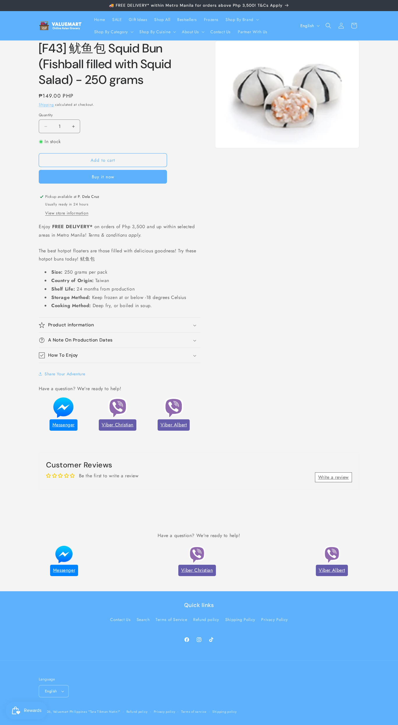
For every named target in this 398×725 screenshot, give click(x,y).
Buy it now (103, 177)
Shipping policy (224, 711)
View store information (66, 213)
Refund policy (206, 619)
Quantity (46, 115)
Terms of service (193, 711)
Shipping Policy (240, 619)
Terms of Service (171, 619)
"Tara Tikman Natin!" (104, 711)
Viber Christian (117, 424)
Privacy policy (164, 711)
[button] (241, 19)
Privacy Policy (274, 619)
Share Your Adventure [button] (65, 374)
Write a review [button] (333, 477)
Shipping (46, 104)
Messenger (63, 424)
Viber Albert (174, 424)
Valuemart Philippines (70, 711)
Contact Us (120, 619)
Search (143, 619)
